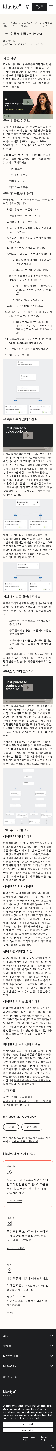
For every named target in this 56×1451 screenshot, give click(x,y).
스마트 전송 (9, 657)
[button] (28, 388)
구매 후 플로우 (47, 24)
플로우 (15, 24)
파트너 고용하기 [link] (16, 1247)
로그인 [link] (10, 1313)
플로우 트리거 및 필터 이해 (17, 1097)
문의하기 (39, 6)
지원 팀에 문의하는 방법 (25, 1141)
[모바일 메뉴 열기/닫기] (51, 7)
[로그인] (27, 7)
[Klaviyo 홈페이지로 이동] (12, 7)
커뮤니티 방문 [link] (14, 1200)
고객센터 (5, 24)
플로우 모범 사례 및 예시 (29, 24)
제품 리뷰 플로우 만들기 (19, 1034)
